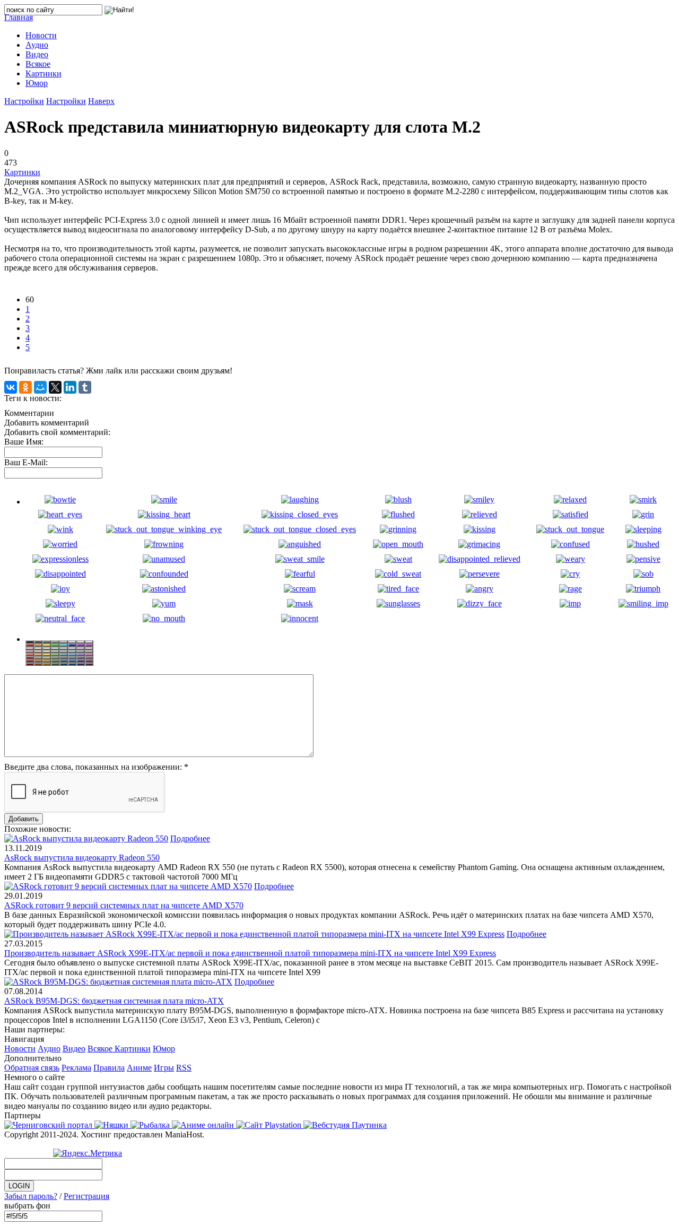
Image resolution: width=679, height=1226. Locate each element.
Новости (20, 1048)
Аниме (139, 1067)
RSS (183, 1067)
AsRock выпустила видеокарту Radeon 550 (82, 857)
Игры (164, 1067)
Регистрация (86, 1196)
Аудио (49, 1048)
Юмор (164, 1048)
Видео (74, 1048)
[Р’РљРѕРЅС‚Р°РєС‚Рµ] (10, 387)
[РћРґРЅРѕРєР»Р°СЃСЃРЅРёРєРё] (25, 387)
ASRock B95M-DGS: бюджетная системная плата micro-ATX (114, 1000)
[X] (55, 387)
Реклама (76, 1067)
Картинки (22, 172)
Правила (109, 1067)
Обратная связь (31, 1067)
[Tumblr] (85, 387)
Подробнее (190, 838)
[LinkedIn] (70, 387)
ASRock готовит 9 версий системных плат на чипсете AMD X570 (123, 905)
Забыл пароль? (30, 1196)
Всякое (101, 1048)
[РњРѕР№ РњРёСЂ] (40, 387)
